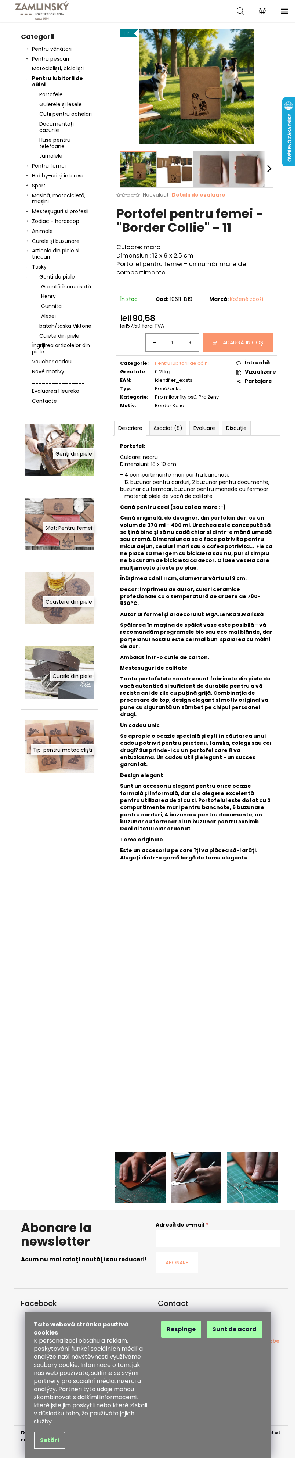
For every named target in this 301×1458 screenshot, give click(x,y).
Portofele (51, 94)
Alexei (48, 316)
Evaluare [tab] (204, 428)
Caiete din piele (59, 336)
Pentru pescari (50, 58)
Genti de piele (57, 276)
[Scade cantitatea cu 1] (154, 342)
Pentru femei (49, 165)
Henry (48, 296)
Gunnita (51, 306)
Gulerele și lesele (60, 104)
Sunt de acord (235, 1329)
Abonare (177, 1262)
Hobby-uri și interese (58, 175)
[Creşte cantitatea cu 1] (190, 342)
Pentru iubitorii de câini (57, 81)
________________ (58, 381)
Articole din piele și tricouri (55, 254)
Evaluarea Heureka (55, 391)
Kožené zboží (246, 299)
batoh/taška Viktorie (65, 326)
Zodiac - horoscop (55, 221)
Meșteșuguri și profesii (60, 211)
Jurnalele (50, 155)
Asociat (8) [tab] (167, 428)
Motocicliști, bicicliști (58, 68)
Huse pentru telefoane (54, 143)
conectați (170, 1142)
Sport (39, 185)
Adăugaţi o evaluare (152, 1085)
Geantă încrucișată (66, 286)
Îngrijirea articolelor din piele (61, 348)
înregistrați (228, 1142)
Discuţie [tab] (236, 428)
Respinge (181, 1329)
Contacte (44, 401)
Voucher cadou (52, 361)
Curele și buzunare (56, 241)
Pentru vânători (52, 49)
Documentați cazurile (56, 127)
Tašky (39, 266)
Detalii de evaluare (198, 194)
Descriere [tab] (130, 428)
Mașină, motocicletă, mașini (59, 198)
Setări (49, 1440)
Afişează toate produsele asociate (196, 1027)
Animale (42, 231)
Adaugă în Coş (243, 342)
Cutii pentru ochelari (65, 114)
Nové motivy (48, 371)
